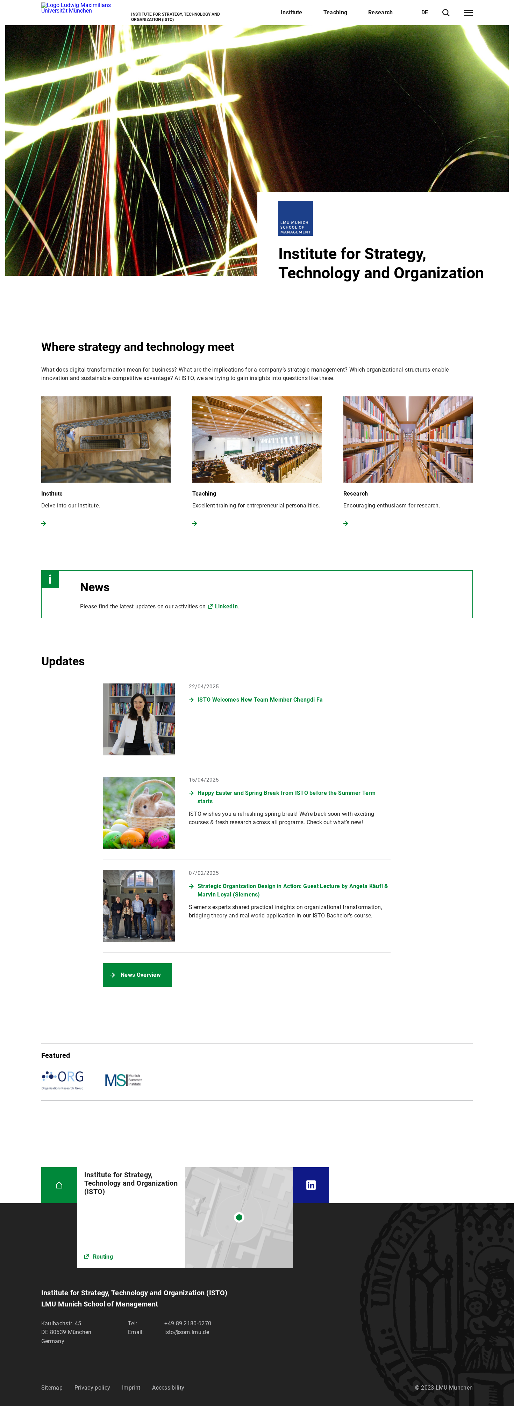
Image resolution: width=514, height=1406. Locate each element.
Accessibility (168, 1387)
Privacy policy (92, 1387)
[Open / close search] (446, 12)
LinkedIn (226, 606)
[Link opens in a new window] (185, 1217)
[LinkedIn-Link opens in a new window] (311, 1185)
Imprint (131, 1387)
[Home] (59, 1185)
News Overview (141, 975)
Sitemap (52, 1387)
